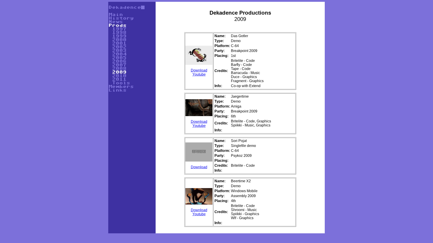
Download (199, 70)
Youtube (199, 74)
